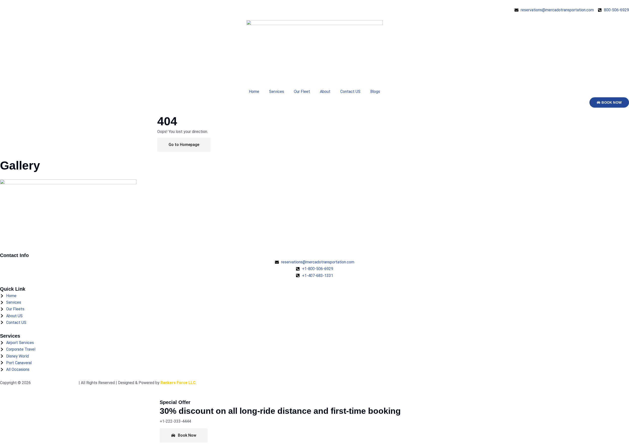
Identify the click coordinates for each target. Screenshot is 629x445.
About (325, 91)
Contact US (350, 91)
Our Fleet (302, 91)
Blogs (375, 91)
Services (276, 91)
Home (254, 91)
